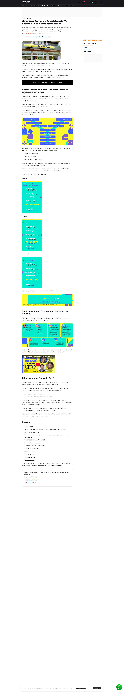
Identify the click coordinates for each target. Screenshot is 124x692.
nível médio (46, 69)
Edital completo (29, 460)
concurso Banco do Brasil (53, 63)
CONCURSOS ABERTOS (32, 480)
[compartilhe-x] (46, 37)
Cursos (59, 5)
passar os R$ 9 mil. (49, 410)
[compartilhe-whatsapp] (36, 37)
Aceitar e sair (97, 688)
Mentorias (33, 5)
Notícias (53, 5)
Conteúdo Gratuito (69, 5)
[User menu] (89, 2)
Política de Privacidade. (81, 688)
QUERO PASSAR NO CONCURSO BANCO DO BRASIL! (47, 82)
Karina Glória (28, 33)
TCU (48, 5)
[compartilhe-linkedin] (43, 37)
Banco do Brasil (41, 5)
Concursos (24, 5)
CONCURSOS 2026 (30, 482)
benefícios (28, 410)
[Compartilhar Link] (49, 37)
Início (23, 18)
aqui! (38, 404)
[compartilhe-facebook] (39, 37)
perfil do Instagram (56, 465)
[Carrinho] (92, 2)
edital (24, 65)
